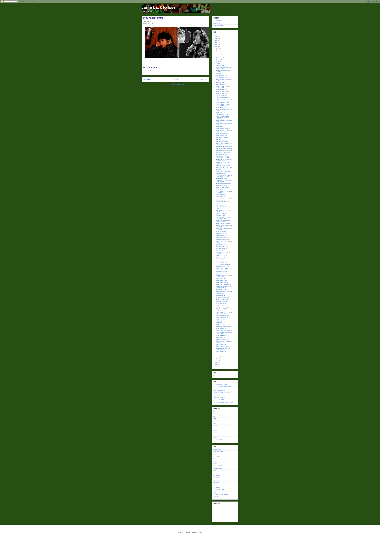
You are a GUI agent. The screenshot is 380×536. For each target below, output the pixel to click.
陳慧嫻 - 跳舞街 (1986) (221, 194)
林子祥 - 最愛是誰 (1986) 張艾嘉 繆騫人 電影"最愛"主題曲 (224, 105)
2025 (216, 36)
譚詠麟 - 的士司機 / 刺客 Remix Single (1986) (223, 87)
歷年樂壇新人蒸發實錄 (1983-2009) (221, 392)
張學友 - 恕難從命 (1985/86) (222, 346)
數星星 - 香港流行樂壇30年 (219, 390)
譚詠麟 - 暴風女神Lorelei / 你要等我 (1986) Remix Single (224, 313)
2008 (216, 362)
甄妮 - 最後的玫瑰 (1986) (221, 248)
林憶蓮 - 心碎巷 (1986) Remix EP (223, 171)
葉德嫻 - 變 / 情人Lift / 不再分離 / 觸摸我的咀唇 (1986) (224, 218)
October (218, 55)
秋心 (214, 435)
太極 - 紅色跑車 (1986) (221, 213)
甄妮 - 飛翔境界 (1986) (221, 244)
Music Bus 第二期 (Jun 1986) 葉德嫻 (224, 167)
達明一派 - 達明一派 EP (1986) (223, 152)
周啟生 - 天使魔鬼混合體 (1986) (223, 97)
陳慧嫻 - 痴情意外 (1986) (221, 185)
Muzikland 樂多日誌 (217, 465)
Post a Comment (150, 71)
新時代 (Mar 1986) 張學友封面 (222, 307)
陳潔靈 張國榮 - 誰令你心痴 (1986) (223, 326)
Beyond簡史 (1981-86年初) (222, 261)
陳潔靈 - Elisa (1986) (220, 324)
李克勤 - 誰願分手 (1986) (221, 84)
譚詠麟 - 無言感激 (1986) (221, 89)
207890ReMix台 (217, 449)
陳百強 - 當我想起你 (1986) (222, 133)
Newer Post (147, 79)
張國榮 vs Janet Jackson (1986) (223, 239)
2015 (216, 48)
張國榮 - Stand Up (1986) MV (222, 237)
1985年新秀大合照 (220, 293)
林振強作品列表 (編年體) (218, 399)
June (217, 354)
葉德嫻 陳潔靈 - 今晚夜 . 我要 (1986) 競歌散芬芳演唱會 (224, 160)
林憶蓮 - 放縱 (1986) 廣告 (221, 280)
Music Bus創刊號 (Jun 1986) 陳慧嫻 (224, 198)
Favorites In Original (218, 451)
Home (175, 79)
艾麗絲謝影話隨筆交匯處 (218, 489)
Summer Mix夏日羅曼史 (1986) (223, 169)
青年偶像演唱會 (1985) (221, 173)
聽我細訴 (215, 430)
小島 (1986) (218, 139)
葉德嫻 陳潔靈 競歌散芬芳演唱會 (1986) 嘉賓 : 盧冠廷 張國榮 (223, 157)
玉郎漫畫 (218, 63)
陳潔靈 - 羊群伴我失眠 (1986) (222, 321)
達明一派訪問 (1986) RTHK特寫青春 (224, 146)
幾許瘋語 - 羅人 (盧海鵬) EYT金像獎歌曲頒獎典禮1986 (224, 287)
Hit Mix (214, 418)
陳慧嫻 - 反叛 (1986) (220, 189)
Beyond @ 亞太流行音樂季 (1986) (223, 264)
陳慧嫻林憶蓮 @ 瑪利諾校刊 (222, 178)
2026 (216, 34)
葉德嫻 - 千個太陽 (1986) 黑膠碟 (223, 223)
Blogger (200, 532)
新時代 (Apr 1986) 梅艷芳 (221, 154)
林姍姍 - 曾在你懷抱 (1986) (222, 339)
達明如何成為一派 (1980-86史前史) (224, 150)
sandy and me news (218, 25)
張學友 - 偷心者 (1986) (221, 344)
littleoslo (215, 461)
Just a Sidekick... (217, 456)
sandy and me (216, 23)
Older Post (203, 79)
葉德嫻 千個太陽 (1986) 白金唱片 (223, 165)
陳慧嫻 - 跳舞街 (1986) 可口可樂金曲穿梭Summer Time (224, 192)
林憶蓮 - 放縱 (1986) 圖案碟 (222, 282)
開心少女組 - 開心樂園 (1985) (222, 297)
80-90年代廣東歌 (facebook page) (221, 20)
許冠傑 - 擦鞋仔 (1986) (221, 328)
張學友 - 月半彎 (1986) (221, 351)
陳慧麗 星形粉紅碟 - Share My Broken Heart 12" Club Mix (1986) (222, 117)
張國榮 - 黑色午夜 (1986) (221, 235)
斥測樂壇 (215, 484)
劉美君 (214, 411)
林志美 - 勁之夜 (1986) (221, 200)
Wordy (214, 470)
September (219, 57)
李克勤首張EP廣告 (220, 82)
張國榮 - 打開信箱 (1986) (221, 233)
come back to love (159, 7)
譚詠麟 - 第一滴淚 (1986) (221, 93)
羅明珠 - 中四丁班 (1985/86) (222, 299)
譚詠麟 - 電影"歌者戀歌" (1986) (223, 315)
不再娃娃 (215, 432)
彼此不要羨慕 (216, 480)
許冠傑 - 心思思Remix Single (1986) (224, 330)
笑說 (214, 423)
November (218, 54)
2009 (216, 360)
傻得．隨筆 (215, 473)
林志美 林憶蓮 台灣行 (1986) (222, 266)
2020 (216, 38)
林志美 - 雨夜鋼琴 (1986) (221, 205)
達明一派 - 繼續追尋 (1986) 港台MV (224, 148)
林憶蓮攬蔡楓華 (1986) (221, 259)
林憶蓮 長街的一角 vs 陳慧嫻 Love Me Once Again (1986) (223, 181)
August (218, 59)
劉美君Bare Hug (217, 475)
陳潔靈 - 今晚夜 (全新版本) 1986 (223, 317)
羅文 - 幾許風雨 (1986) (221, 289)
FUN (214, 454)
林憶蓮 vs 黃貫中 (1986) (221, 255)
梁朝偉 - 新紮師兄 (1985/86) (222, 305)
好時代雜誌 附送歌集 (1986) (222, 271)
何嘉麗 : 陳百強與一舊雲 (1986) (223, 128)
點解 (214, 416)
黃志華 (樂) (215, 496)
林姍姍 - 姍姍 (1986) (220, 337)
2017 (216, 44)
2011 (216, 358)
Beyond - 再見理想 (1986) (222, 262)
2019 (216, 40)
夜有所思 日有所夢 (217, 439)
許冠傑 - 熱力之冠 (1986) (221, 335)
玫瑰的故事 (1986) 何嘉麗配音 (222, 246)
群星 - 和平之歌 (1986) (221, 95)
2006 (216, 366)
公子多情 (215, 420)
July (217, 61)
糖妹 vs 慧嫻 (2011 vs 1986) (222, 187)
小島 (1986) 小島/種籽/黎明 (222, 137)
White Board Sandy (217, 468)
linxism (214, 458)
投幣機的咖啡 (216, 482)
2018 (216, 42)
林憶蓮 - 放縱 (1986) (220, 278)
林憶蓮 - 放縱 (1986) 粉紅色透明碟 (223, 284)
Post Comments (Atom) (179, 84)
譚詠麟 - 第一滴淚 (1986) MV (222, 91)
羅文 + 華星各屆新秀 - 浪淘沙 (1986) (224, 291)
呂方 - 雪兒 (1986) (220, 73)
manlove (215, 463)
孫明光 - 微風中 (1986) (221, 303)
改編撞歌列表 (216, 395)
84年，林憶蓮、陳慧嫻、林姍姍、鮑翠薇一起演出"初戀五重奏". (224, 176)
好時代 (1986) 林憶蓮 (220, 257)
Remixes (215, 413)
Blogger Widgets (220, 375)
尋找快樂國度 (216, 477)
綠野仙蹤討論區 (216, 487)
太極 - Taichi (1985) (220, 215)
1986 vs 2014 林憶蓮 (221, 273)
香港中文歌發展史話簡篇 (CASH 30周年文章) (223, 402)
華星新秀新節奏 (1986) (221, 295)
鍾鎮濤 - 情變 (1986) (220, 112)
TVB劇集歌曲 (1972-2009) (219, 397)
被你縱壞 (215, 437)
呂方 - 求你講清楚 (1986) (221, 75)
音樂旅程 (215, 492)
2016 (216, 46)
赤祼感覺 (215, 425)
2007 (216, 364)
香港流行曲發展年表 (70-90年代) (220, 384)
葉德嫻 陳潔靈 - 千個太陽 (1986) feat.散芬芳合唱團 (223, 221)
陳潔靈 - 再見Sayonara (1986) (222, 322)
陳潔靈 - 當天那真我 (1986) (222, 319)
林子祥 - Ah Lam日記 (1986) (222, 102)
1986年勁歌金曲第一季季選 (222, 114)
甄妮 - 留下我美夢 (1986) (221, 250)
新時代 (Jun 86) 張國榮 (221, 231)
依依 (214, 428)
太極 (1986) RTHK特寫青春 (222, 141)
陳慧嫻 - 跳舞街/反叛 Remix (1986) (223, 183)
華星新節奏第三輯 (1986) (221, 301)
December (218, 52)
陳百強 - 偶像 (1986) (220, 126)
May (217, 356)
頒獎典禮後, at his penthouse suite (221, 494)
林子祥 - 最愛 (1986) (220, 107)
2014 (216, 50)
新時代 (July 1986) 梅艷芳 (222, 65)
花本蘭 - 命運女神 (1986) (221, 135)
